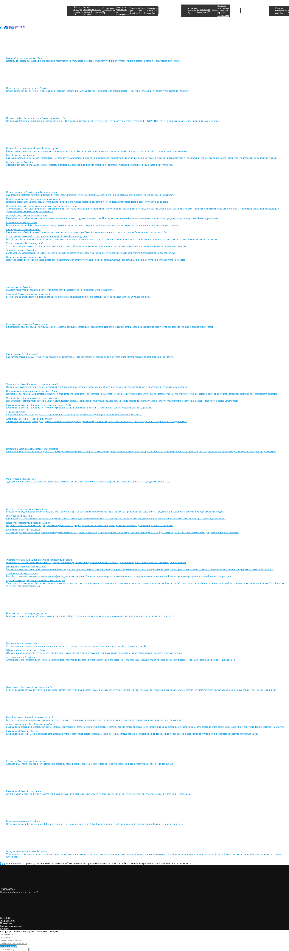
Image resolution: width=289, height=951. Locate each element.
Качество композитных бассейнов (281, 10)
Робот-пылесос (98, 10)
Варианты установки (11, 926)
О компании (264, 10)
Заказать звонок (8, 946)
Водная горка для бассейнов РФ (78, 10)
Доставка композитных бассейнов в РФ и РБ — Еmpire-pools (224, 11)
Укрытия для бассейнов (163, 10)
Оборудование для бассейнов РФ (109, 10)
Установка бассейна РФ (192, 10)
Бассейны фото (245, 10)
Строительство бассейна (174, 10)
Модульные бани (235, 10)
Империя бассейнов (15, 9)
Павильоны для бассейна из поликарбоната (122, 10)
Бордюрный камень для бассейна (152, 10)
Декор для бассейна (143, 10)
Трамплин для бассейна (134, 10)
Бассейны (49, 11)
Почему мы (6, 923)
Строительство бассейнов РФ (203, 10)
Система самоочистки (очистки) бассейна (89, 10)
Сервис (214, 11)
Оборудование (60, 11)
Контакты (5, 928)
